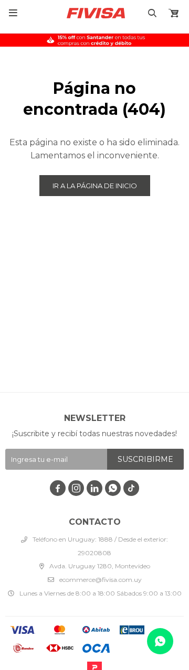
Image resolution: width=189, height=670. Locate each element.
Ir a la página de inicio (94, 185)
